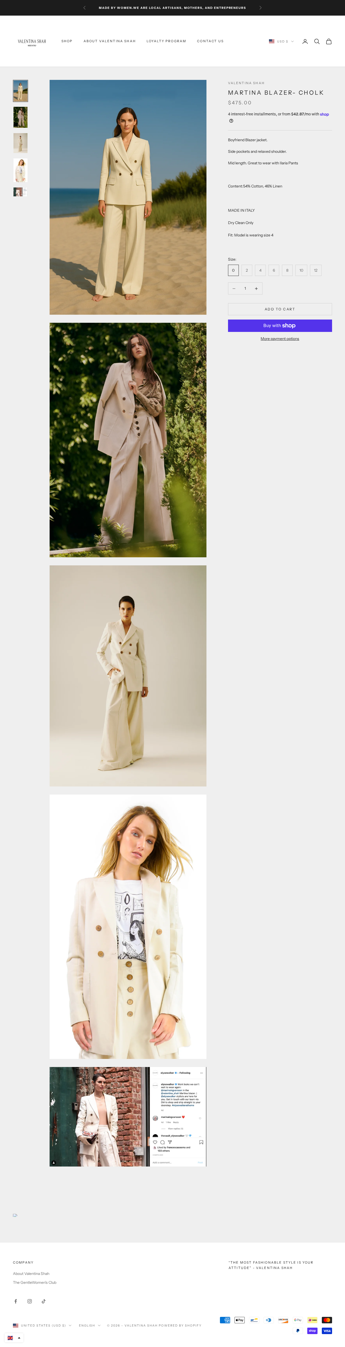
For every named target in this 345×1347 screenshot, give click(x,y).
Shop (67, 41)
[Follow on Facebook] (15, 1301)
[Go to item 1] (20, 91)
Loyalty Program (166, 41)
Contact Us (210, 41)
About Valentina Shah (110, 41)
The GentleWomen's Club (34, 1282)
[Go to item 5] (20, 192)
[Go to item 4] (20, 170)
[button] (14, 1338)
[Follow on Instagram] (29, 1301)
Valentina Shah (246, 83)
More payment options (280, 338)
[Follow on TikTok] (43, 1301)
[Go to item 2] (20, 117)
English (87, 1325)
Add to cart (280, 309)
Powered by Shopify (180, 1325)
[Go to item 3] (20, 143)
